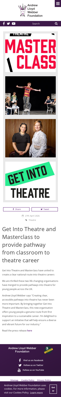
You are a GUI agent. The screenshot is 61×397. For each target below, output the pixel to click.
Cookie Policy (27, 380)
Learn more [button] (36, 392)
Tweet (46, 209)
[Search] (56, 24)
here (30, 330)
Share (18, 209)
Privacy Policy (44, 380)
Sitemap (14, 380)
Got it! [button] (53, 389)
